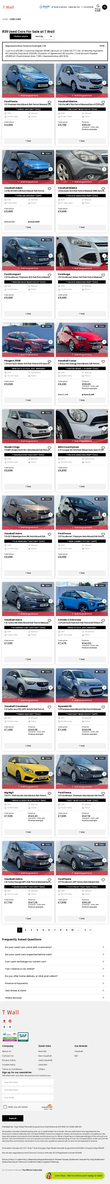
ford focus (64, 533)
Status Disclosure (10, 1162)
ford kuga (64, 274)
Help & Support (43, 1162)
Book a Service (60, 7)
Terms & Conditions (12, 1069)
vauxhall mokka (67, 188)
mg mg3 (8, 792)
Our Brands (89, 7)
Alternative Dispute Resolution (41, 1159)
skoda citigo (12, 447)
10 (72, 930)
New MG (42, 1051)
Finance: (85, 122)
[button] (50, 83)
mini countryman (68, 447)
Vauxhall (78, 1051)
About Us (6, 1051)
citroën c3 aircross (69, 619)
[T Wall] (8, 7)
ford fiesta (10, 101)
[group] (28, 81)
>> (90, 930)
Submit (12, 1118)
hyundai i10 (64, 706)
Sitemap (55, 1162)
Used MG (42, 1064)
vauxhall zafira (13, 879)
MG (76, 1055)
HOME (5, 19)
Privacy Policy (9, 1060)
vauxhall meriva (67, 101)
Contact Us (7, 1055)
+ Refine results (20, 36)
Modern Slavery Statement (67, 1159)
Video (101, 67)
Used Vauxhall (45, 1060)
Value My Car (74, 7)
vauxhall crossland (16, 706)
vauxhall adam (13, 188)
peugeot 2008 (12, 360)
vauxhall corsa (67, 360)
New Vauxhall (44, 1055)
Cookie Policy (8, 1064)
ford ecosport (12, 274)
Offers (41, 1069)
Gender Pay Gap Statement (92, 1159)
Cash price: (9, 122)
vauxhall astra (13, 533)
